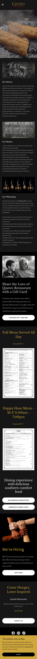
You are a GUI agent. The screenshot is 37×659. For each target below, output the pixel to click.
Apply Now (18, 573)
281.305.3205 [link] (18, 611)
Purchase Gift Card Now (18, 318)
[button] (3, 5)
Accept (18, 654)
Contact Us (18, 621)
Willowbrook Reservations (18, 500)
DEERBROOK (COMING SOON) (18, 507)
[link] (18, 4)
